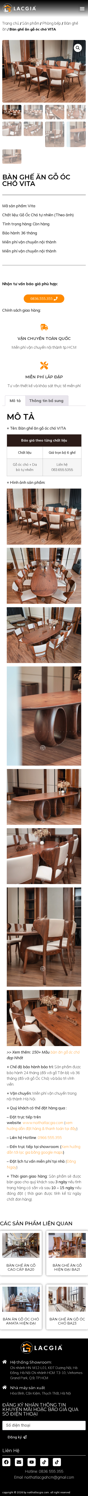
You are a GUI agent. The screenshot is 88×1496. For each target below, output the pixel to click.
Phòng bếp (51, 23)
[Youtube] (32, 1462)
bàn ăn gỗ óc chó (65, 1052)
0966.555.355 (50, 1137)
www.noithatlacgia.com (43, 1122)
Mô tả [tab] (15, 400)
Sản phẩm (30, 23)
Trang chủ (10, 23)
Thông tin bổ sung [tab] (46, 400)
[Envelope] (19, 1462)
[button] (82, 8)
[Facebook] (6, 1462)
